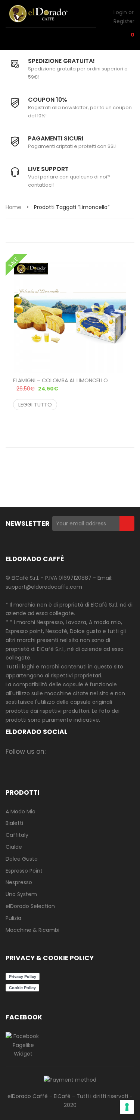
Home (13, 207)
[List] (25, 231)
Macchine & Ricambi (32, 930)
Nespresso (19, 882)
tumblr (70, 763)
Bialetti (14, 823)
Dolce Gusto (22, 859)
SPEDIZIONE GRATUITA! (61, 61)
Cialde (14, 847)
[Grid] (9, 231)
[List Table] (40, 231)
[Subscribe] (126, 523)
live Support (48, 169)
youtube (55, 763)
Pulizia (13, 918)
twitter (85, 751)
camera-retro (70, 751)
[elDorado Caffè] (47, 13)
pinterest (114, 751)
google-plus (99, 751)
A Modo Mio (20, 811)
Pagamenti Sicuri (55, 138)
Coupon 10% (47, 99)
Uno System (21, 894)
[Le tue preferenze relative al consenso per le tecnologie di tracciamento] (127, 1107)
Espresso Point (24, 870)
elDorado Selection (30, 906)
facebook (55, 751)
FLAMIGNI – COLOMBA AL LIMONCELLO (60, 384)
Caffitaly (17, 835)
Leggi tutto (35, 404)
